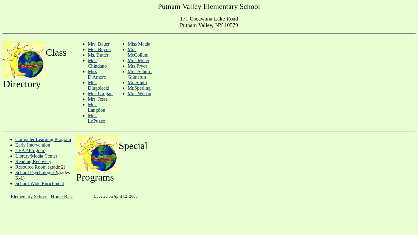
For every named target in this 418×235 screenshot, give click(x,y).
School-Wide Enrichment (39, 183)
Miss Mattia (139, 44)
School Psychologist (35, 172)
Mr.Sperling (139, 88)
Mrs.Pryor (137, 66)
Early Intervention (32, 144)
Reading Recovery (33, 161)
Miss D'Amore (97, 74)
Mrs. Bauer (99, 44)
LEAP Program (30, 150)
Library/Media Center (36, 156)
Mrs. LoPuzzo (96, 118)
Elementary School (29, 196)
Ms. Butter (98, 55)
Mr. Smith (137, 82)
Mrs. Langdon (96, 107)
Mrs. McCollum (138, 52)
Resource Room (31, 167)
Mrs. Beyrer (99, 49)
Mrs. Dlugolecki (98, 85)
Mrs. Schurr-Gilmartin (140, 74)
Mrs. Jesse (98, 99)
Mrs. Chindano (97, 63)
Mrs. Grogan (100, 93)
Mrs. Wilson (139, 93)
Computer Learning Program (43, 139)
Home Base (62, 196)
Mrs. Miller (138, 60)
